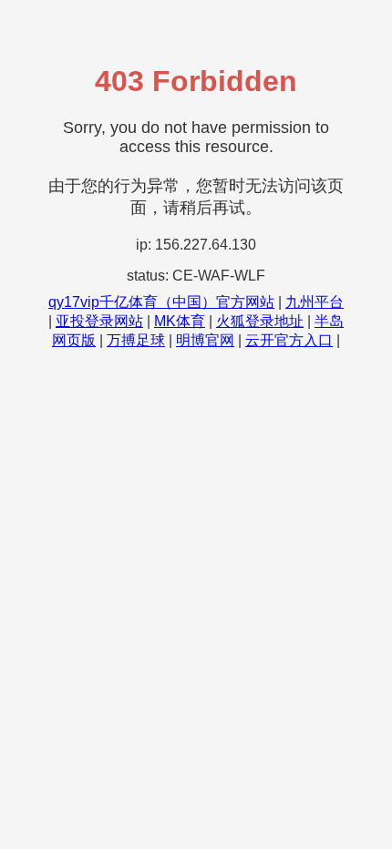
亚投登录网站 (99, 321)
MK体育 (179, 321)
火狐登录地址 (260, 321)
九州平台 (314, 302)
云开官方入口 (289, 340)
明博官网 (205, 340)
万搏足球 (136, 340)
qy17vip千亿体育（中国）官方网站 (161, 302)
